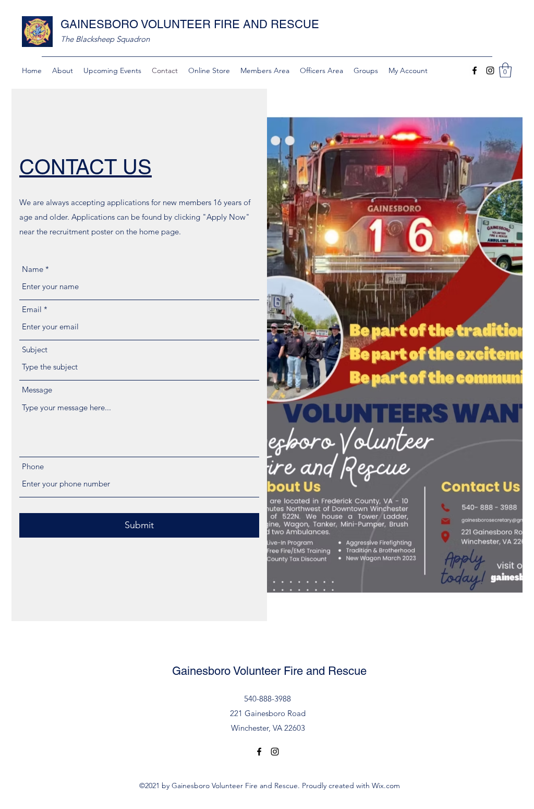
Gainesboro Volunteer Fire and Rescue (269, 670)
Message (37, 390)
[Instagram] (490, 70)
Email (32, 309)
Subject (34, 349)
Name (32, 269)
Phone (33, 466)
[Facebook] (474, 70)
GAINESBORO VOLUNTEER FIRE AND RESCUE (189, 24)
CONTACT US (85, 167)
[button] (505, 70)
